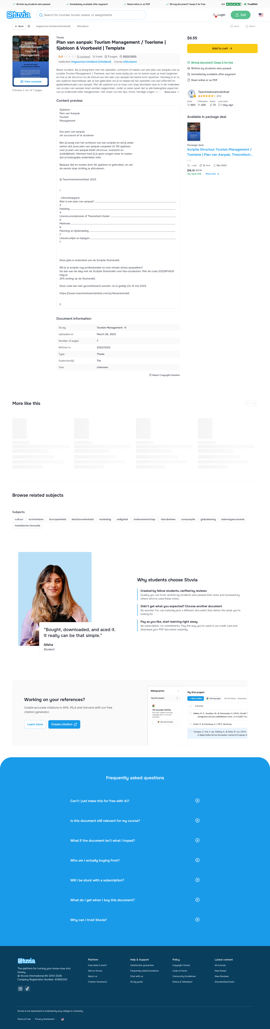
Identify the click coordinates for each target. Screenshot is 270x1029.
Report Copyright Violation (166, 375)
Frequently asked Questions (144, 970)
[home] (19, 14)
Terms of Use (24, 1019)
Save (236, 26)
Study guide (136, 981)
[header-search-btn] (41, 15)
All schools (220, 965)
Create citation (61, 724)
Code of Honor (179, 970)
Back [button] (21, 26)
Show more (170, 92)
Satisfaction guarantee (142, 965)
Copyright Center (181, 965)
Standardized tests (224, 981)
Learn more (35, 724)
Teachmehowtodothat (213, 92)
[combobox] (91, 14)
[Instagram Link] (20, 989)
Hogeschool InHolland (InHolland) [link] (91, 61)
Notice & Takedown (182, 981)
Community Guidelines (184, 976)
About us (92, 976)
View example (33, 81)
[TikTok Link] (27, 989)
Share (252, 26)
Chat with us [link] (136, 976)
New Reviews (222, 976)
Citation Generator (97, 981)
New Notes (220, 970)
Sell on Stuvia (95, 970)
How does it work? (97, 965)
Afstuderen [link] (130, 61)
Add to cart (220, 48)
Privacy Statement (44, 1019)
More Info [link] (211, 173)
